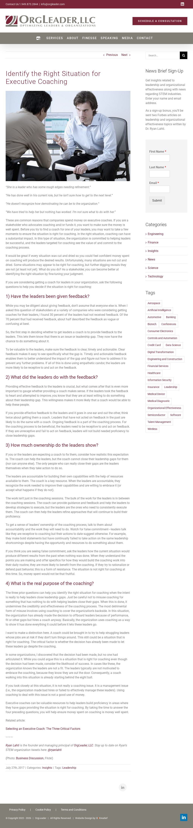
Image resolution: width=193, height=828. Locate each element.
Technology (155, 276)
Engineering (155, 234)
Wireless (152, 429)
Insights (47, 767)
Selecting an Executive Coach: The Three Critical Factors (43, 729)
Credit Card (154, 345)
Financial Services (158, 366)
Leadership (69, 767)
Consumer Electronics (160, 331)
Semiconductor (156, 415)
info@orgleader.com (53, 4)
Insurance (153, 387)
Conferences (168, 324)
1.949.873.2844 (28, 4)
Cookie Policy (43, 809)
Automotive (154, 317)
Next (124, 55)
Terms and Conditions (73, 809)
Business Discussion (30, 758)
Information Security (160, 380)
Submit (157, 200)
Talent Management (159, 422)
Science (153, 268)
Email (154, 183)
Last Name (157, 167)
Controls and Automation (162, 338)
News (151, 259)
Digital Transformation (161, 352)
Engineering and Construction (165, 359)
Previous (112, 55)
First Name (157, 151)
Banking (171, 317)
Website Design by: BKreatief (91, 818)
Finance (153, 242)
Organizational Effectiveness (164, 408)
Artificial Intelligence (159, 310)
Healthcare (154, 373)
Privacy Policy (17, 809)
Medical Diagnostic (159, 401)
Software (175, 415)
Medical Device (156, 394)
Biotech (152, 324)
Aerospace (154, 303)
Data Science (173, 345)
